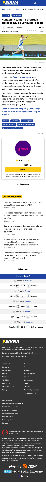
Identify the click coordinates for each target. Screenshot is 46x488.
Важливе (27, 370)
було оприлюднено (22, 77)
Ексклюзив (6, 370)
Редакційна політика (10, 413)
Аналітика (6, 364)
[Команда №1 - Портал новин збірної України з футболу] (9, 3)
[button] (35, 3)
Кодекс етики (7, 417)
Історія (26, 377)
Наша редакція (7, 420)
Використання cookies (10, 407)
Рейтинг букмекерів (31, 390)
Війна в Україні (29, 374)
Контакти (5, 423)
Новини (6, 15)
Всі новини (23, 269)
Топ (25, 367)
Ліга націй (6, 383)
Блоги (4, 374)
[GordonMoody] (30, 466)
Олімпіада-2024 (8, 387)
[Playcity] (15, 466)
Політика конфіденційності (12, 404)
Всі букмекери (23, 184)
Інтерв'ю (5, 367)
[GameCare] (23, 476)
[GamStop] (11, 471)
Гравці (4, 390)
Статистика (28, 380)
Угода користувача (9, 410)
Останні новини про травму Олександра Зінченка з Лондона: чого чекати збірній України (21, 112)
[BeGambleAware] (32, 471)
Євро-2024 (17, 15)
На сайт (23, 169)
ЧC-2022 (5, 380)
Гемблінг (27, 387)
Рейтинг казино (30, 393)
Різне (26, 383)
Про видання (7, 400)
